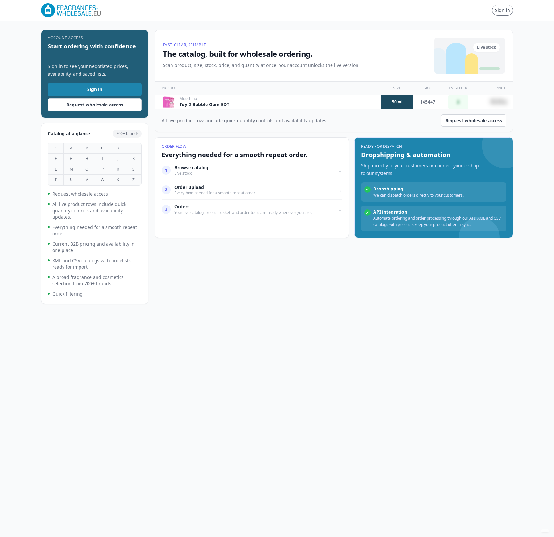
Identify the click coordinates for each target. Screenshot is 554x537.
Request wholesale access (94, 105)
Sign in (502, 10)
